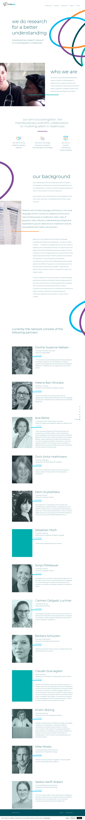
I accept (79, 818)
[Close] (83, 818)
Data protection (47, 818)
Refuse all (73, 818)
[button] (39, 202)
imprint (61, 812)
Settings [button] (67, 818)
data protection (69, 812)
